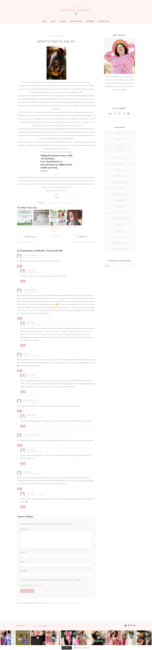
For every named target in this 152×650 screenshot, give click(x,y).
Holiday (119, 194)
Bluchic (51, 625)
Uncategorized (56, 36)
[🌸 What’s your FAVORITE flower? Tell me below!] (144, 637)
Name (23, 552)
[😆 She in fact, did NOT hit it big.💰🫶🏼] (129, 637)
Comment (24, 529)
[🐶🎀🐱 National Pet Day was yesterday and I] (23, 637)
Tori (24, 354)
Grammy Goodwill (29, 255)
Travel (119, 237)
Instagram (90, 21)
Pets (119, 212)
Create (119, 145)
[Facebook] (115, 113)
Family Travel (119, 176)
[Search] (133, 266)
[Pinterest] (124, 113)
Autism (119, 133)
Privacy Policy (76, 21)
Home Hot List (119, 200)
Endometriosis (119, 164)
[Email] (128, 113)
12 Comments (56, 236)
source (56, 174)
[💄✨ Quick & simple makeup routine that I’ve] (114, 637)
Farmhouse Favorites (119, 182)
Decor (119, 158)
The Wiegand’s (49, 203)
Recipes (119, 225)
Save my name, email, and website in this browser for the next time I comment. (52, 580)
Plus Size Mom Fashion (119, 219)
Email (22, 561)
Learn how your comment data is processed (62, 603)
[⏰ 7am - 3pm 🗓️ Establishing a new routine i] (98, 637)
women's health (119, 249)
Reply (19, 266)
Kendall (29, 270)
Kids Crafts (120, 150)
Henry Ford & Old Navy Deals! (83, 242)
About (53, 21)
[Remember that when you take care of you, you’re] (68, 637)
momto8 (26, 472)
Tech (119, 231)
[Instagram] (119, 113)
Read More (119, 93)
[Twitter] (110, 113)
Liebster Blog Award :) (26, 242)
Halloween (119, 188)
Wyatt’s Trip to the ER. (56, 41)
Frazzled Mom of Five (30, 434)
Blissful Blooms (28, 400)
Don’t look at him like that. (73, 228)
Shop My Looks (104, 21)
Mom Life (119, 206)
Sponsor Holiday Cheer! (24, 227)
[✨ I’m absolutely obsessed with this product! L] (38, 637)
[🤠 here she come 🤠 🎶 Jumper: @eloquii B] (53, 637)
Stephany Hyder (28, 289)
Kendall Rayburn (31, 625)
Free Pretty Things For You (66, 203)
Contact (63, 21)
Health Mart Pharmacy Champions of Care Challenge (57, 229)
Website (23, 571)
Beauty (119, 139)
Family (119, 170)
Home (44, 21)
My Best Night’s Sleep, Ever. (40, 228)
